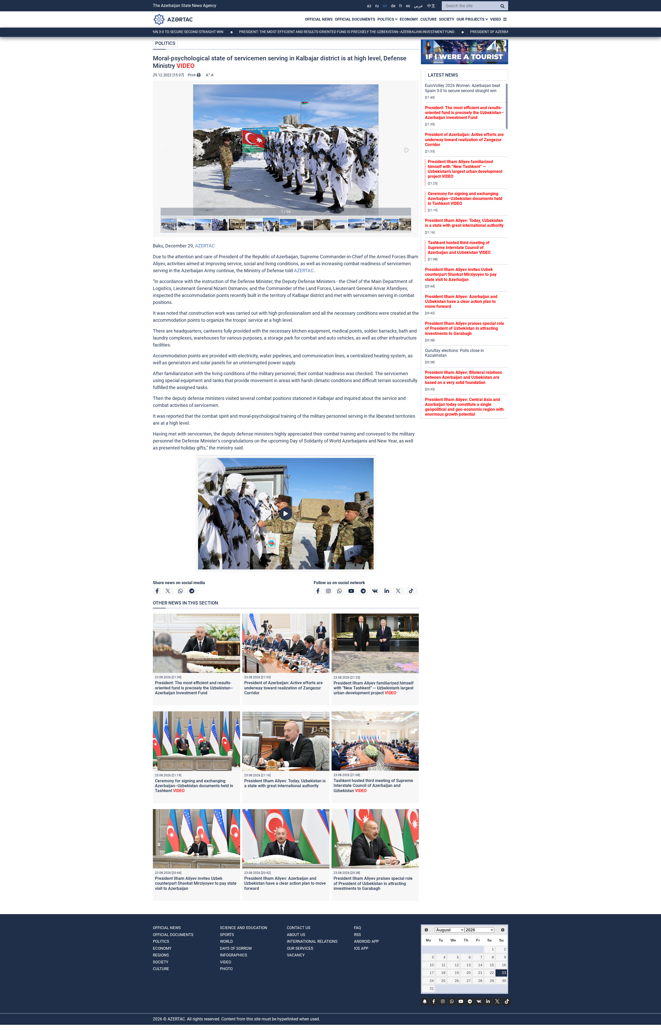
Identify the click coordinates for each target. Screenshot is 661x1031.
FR (400, 5)
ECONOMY (409, 19)
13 (469, 965)
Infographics (233, 955)
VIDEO (495, 19)
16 (504, 965)
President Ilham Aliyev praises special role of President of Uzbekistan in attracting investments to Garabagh (373, 883)
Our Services (300, 948)
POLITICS (386, 19)
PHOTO (226, 968)
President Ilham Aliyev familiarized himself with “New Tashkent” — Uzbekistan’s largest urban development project (374, 688)
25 (443, 981)
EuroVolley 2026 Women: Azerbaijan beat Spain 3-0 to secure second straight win (462, 88)
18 (443, 973)
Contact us (298, 927)
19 (457, 973)
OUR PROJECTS (471, 19)
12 (457, 965)
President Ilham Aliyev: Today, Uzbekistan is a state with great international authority (285, 783)
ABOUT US (296, 934)
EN (385, 5)
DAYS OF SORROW (236, 948)
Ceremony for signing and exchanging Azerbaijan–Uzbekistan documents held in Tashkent (194, 785)
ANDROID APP (366, 941)
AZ (369, 5)
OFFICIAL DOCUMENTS (355, 19)
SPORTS (227, 934)
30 (504, 981)
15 (492, 965)
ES (408, 5)
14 (480, 965)
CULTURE (428, 19)
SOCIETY (446, 19)
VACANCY (296, 955)
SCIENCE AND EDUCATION (243, 927)
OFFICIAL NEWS (319, 19)
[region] (466, 250)
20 (469, 973)
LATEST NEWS (443, 75)
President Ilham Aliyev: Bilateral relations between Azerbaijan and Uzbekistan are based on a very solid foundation (463, 377)
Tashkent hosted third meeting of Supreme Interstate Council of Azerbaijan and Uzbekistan (373, 785)
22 (492, 973)
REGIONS (161, 955)
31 (432, 988)
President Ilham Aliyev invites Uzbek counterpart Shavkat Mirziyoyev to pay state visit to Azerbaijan (196, 883)
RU (377, 5)
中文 (431, 5)
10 (432, 965)
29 (492, 981)
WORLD (226, 941)
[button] (286, 150)
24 (432, 981)
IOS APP (361, 948)
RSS (357, 934)
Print (192, 75)
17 (432, 973)
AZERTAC (205, 245)
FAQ (357, 927)
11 (443, 965)
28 (480, 981)
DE (393, 5)
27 (469, 981)
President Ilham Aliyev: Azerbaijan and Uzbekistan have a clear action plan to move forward (285, 883)
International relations (312, 941)
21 (480, 973)
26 (457, 981)
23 (504, 973)
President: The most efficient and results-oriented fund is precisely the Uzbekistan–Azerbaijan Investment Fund (295, 32)
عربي (418, 5)
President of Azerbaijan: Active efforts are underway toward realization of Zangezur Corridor (283, 687)
